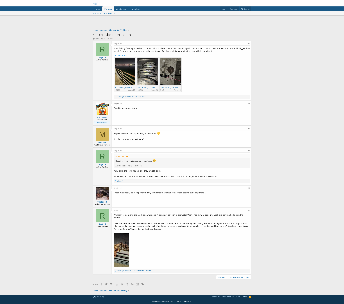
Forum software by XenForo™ (172, 302)
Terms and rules (228, 296)
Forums (108, 9)
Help (238, 296)
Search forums (109, 13)
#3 (249, 129)
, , (131, 96)
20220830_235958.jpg (148, 87)
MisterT (102, 142)
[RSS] (249, 296)
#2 (249, 103)
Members (136, 9)
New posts (97, 13)
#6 (249, 210)
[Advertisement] (172, 23)
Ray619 (97, 38)
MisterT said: (120, 156)
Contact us (215, 296)
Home (97, 9)
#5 (249, 188)
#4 (249, 151)
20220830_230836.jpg (171, 87)
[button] (128, 8)
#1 (249, 44)
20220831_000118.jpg (125, 87)
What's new (121, 9)
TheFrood (102, 201)
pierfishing (99, 296)
